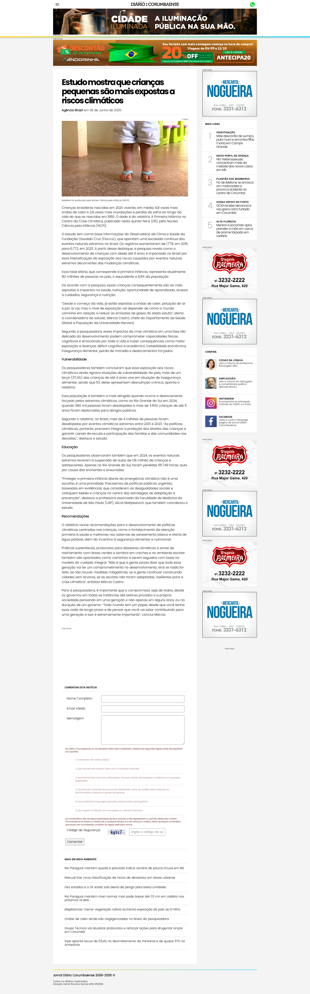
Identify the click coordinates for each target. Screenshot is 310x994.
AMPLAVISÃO (227, 378)
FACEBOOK (225, 417)
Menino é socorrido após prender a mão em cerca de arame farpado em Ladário (234, 230)
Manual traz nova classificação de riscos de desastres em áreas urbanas (120, 877)
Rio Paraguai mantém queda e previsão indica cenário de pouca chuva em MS (124, 868)
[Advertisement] (125, 655)
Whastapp (252, 4)
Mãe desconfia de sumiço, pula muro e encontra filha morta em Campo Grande (235, 141)
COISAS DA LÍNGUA (231, 360)
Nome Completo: (79, 698)
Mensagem (75, 718)
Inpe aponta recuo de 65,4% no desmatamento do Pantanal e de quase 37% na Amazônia (125, 943)
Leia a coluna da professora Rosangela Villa (236, 364)
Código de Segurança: (83, 830)
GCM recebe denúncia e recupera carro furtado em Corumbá (233, 209)
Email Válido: (76, 708)
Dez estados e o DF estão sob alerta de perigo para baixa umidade (115, 887)
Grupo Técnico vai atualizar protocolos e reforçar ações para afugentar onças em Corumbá (124, 930)
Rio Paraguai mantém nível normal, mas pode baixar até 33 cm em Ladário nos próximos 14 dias (124, 898)
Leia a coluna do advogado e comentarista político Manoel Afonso (235, 384)
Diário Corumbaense (155, 4)
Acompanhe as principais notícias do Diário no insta (235, 403)
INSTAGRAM (226, 398)
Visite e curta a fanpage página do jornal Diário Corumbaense (233, 422)
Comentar (75, 842)
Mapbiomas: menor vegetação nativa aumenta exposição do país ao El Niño (122, 909)
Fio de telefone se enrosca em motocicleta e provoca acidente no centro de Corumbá (234, 187)
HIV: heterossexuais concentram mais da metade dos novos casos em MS (234, 164)
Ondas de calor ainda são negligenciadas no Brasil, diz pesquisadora (117, 919)
